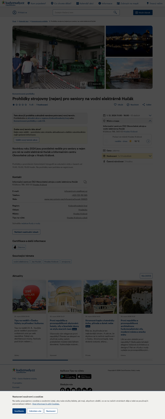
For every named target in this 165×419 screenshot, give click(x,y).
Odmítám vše (35, 411)
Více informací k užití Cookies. (46, 404)
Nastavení (50, 411)
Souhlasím (19, 411)
